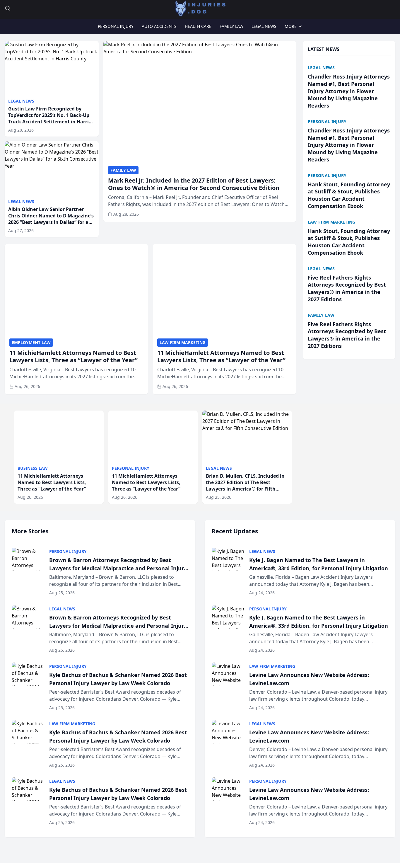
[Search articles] (8, 8)
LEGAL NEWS (264, 26)
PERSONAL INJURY (116, 26)
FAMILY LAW (231, 26)
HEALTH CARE (198, 26)
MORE (291, 26)
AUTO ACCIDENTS (159, 26)
